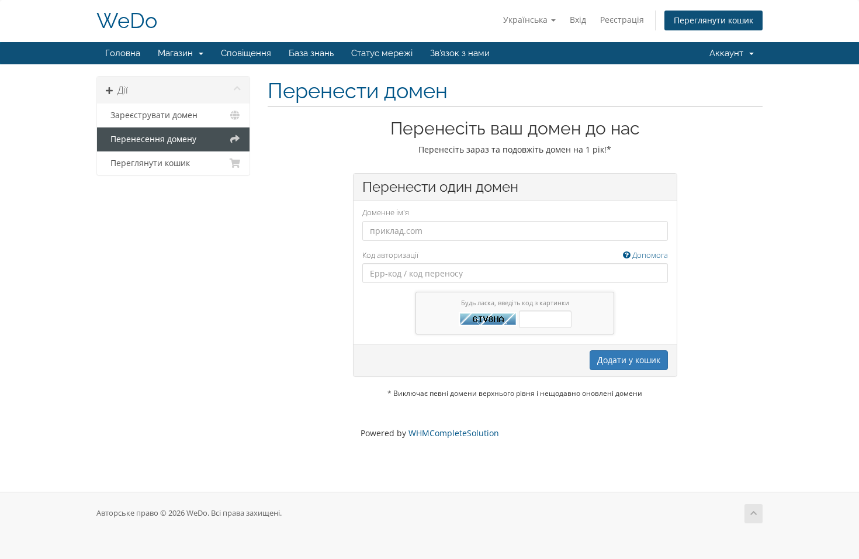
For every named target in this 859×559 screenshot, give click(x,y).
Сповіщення (246, 53)
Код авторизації (515, 255)
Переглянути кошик (713, 20)
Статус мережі (382, 53)
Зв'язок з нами (460, 53)
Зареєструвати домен (152, 115)
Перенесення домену (151, 139)
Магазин (178, 53)
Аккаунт (728, 53)
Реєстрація (622, 19)
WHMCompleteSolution (453, 433)
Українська (526, 19)
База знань (311, 53)
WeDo (126, 20)
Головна (122, 53)
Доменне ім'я (385, 212)
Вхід (578, 19)
